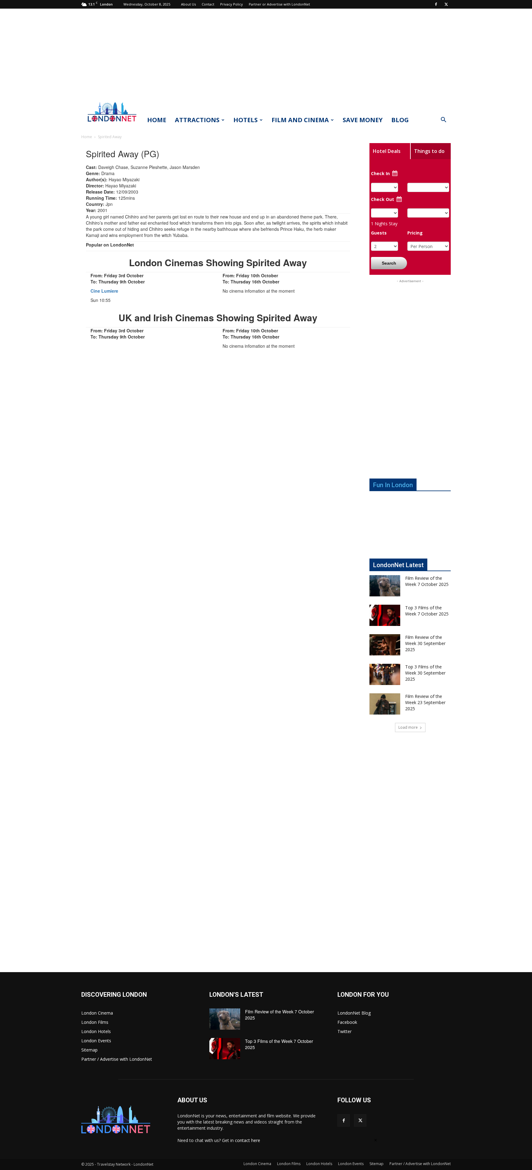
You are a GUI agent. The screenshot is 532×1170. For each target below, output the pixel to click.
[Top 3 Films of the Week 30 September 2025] (384, 674)
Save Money (363, 120)
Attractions (197, 120)
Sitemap (89, 1050)
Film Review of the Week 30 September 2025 (425, 643)
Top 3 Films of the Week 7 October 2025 (427, 611)
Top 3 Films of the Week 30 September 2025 (425, 673)
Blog (400, 120)
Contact (208, 4)
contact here (247, 1140)
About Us (188, 4)
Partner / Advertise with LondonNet (116, 1059)
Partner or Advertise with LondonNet (279, 4)
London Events (96, 1041)
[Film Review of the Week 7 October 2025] (384, 585)
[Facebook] (436, 4)
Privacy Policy (231, 4)
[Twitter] (446, 4)
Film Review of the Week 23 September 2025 (425, 702)
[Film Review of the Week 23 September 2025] (384, 704)
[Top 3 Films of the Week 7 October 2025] (384, 615)
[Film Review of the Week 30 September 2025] (384, 644)
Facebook (347, 1022)
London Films (94, 1022)
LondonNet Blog (354, 1013)
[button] (443, 120)
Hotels (245, 120)
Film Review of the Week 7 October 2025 (427, 581)
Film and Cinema (300, 120)
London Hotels (96, 1031)
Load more (408, 727)
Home (156, 120)
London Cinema (97, 1013)
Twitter (344, 1031)
